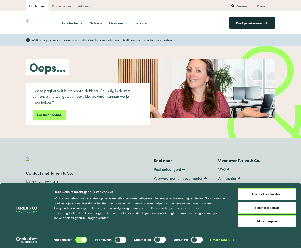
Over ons (116, 22)
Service (140, 22)
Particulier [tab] (37, 5)
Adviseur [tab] (84, 5)
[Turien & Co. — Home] (40, 23)
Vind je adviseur (249, 22)
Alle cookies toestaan (266, 194)
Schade (96, 22)
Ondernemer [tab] (61, 5)
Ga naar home (49, 114)
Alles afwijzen (267, 221)
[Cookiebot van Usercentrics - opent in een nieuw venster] (26, 240)
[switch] (120, 240)
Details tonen (219, 240)
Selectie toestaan (267, 207)
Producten (70, 22)
